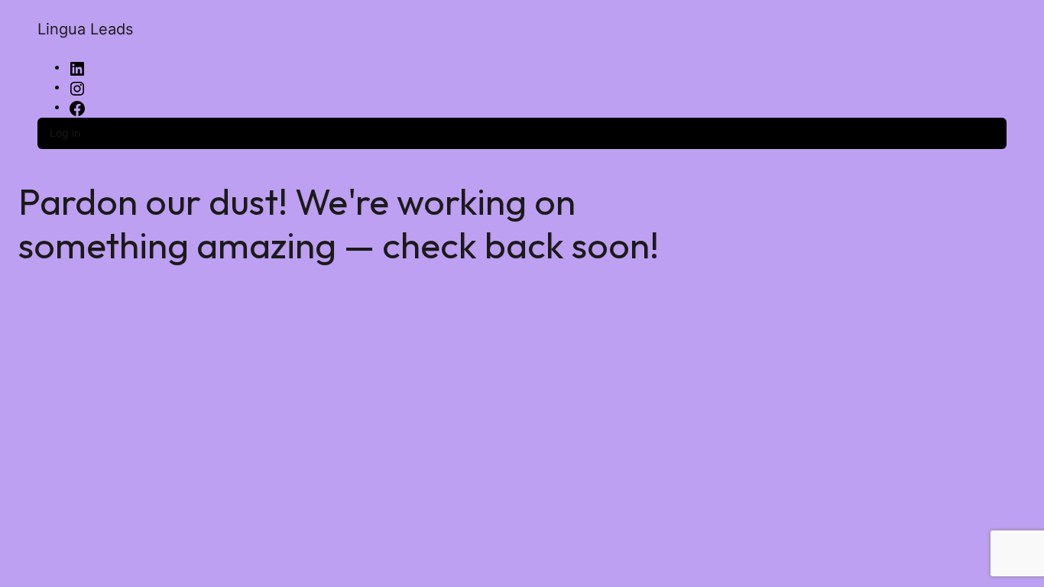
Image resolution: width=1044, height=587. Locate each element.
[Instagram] (77, 87)
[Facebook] (77, 107)
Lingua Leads (85, 29)
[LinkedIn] (77, 67)
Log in (65, 132)
